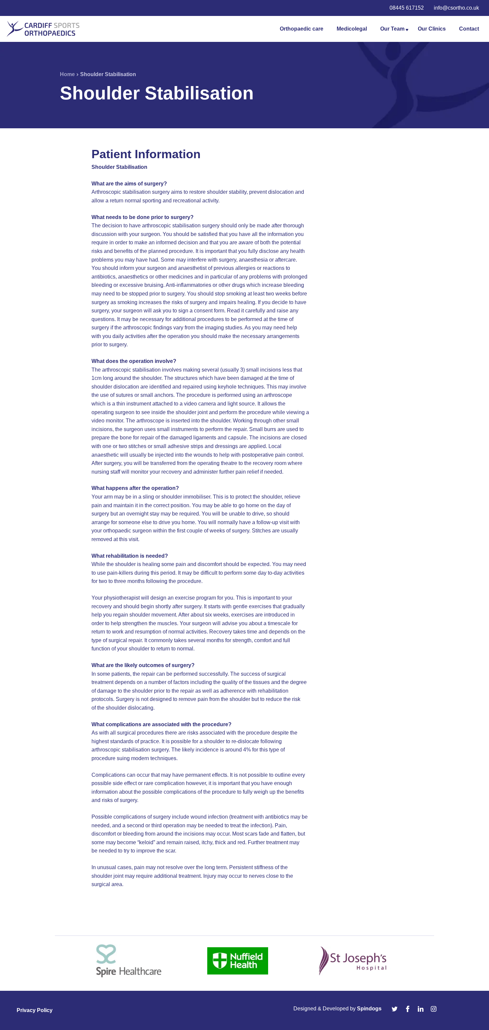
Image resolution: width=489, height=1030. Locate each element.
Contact (469, 29)
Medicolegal (352, 29)
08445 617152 (407, 8)
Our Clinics (432, 29)
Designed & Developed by (337, 1008)
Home (67, 74)
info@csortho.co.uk (456, 8)
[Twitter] (396, 1009)
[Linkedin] (421, 1009)
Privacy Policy (35, 1010)
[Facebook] (408, 1009)
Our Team (392, 29)
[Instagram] (434, 1009)
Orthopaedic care (301, 29)
